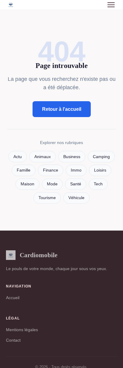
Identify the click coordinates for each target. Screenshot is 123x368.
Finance (50, 170)
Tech (98, 184)
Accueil (12, 297)
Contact (13, 340)
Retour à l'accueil (61, 109)
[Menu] (111, 5)
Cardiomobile (38, 255)
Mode (52, 184)
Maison (27, 184)
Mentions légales (22, 329)
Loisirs (100, 170)
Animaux (42, 157)
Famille (23, 170)
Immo (76, 170)
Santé (75, 184)
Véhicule (76, 198)
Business (71, 157)
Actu (17, 157)
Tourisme (47, 198)
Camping (101, 157)
